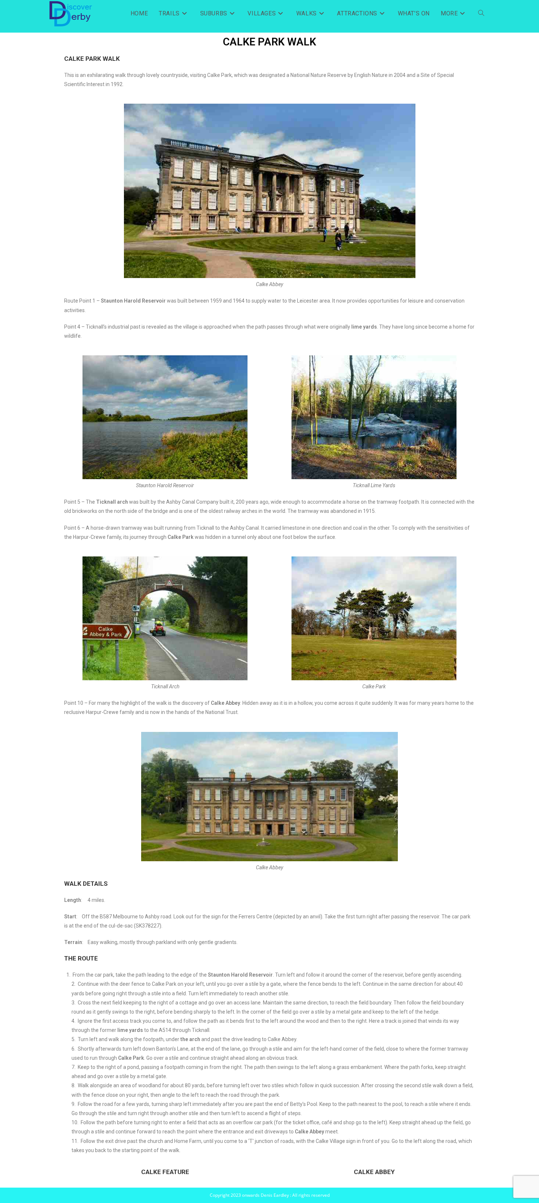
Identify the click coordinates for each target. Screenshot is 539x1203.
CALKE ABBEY (374, 1172)
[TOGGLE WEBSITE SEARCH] (481, 13)
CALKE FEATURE (165, 1172)
